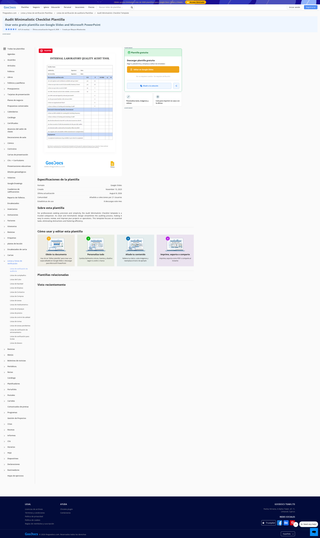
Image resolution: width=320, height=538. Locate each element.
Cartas (10, 255)
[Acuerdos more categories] (4, 60)
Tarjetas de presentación (19, 94)
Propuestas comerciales (18, 106)
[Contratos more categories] (4, 149)
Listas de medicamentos (19, 304)
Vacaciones (79, 7)
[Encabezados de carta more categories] (4, 250)
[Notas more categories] (4, 372)
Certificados (13, 123)
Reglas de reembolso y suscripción (39, 523)
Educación (55, 7)
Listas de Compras (17, 296)
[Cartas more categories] (4, 255)
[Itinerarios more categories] (4, 227)
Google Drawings (15, 183)
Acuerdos (12, 60)
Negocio (36, 7)
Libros (10, 77)
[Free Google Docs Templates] (10, 7)
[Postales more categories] (4, 395)
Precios (91, 7)
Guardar (47, 50)
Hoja (10, 453)
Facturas (11, 220)
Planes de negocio (15, 100)
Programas (12, 412)
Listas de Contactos (17, 292)
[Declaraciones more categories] (4, 464)
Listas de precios (16, 313)
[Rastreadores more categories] (4, 470)
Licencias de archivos (34, 509)
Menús (10, 355)
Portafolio (12, 389)
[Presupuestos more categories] (4, 89)
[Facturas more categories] (4, 221)
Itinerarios (12, 226)
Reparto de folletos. (16, 197)
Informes (12, 435)
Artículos (11, 65)
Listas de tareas (16, 300)
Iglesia (46, 7)
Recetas (11, 429)
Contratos (12, 149)
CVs (9, 441)
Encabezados (13, 203)
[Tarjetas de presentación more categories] (4, 95)
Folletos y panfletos (16, 83)
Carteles (11, 401)
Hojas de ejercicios (16, 476)
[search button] (132, 7)
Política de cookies (32, 520)
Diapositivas (13, 458)
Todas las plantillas (16, 49)
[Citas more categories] (4, 424)
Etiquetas (12, 238)
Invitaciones (13, 215)
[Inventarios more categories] (4, 209)
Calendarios (13, 112)
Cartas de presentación (18, 154)
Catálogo (12, 117)
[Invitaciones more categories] (4, 215)
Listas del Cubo (15, 279)
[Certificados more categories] (4, 123)
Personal (67, 7)
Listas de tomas (16, 321)
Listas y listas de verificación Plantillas (37, 13)
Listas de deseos (16, 343)
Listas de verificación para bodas (19, 337)
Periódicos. (12, 366)
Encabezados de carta (17, 249)
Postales (11, 395)
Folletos (11, 71)
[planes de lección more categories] (4, 244)
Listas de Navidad (16, 284)
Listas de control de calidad (20, 317)
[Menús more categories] (4, 355)
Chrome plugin (66, 509)
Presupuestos (13, 88)
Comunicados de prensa (18, 406)
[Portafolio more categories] (4, 390)
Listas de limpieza (16, 288)
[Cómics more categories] (4, 143)
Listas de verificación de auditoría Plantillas (75, 13)
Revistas (11, 232)
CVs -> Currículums (16, 160)
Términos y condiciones (35, 513)
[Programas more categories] (4, 413)
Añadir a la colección (150, 86)
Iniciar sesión (294, 7)
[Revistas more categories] (4, 232)
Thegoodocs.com (9, 13)
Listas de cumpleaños (18, 275)
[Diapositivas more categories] (4, 459)
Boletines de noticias (17, 360)
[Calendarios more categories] (4, 112)
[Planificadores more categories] (4, 384)
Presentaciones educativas (19, 166)
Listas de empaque (17, 309)
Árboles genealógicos (17, 172)
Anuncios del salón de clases (17, 130)
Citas (10, 424)
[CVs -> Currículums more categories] (4, 161)
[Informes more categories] (4, 436)
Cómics (11, 143)
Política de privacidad (34, 516)
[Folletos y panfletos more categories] (4, 83)
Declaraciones (14, 464)
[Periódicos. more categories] (4, 367)
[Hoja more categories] (4, 453)
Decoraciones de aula (17, 137)
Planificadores (14, 383)
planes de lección (15, 243)
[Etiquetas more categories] (4, 238)
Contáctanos (65, 513)
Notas (10, 372)
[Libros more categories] (4, 77)
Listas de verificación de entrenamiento (19, 331)
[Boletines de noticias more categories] (4, 361)
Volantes (11, 177)
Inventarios (12, 209)
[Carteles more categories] (4, 401)
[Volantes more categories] (4, 178)
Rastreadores (13, 470)
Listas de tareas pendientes (20, 326)
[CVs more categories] (4, 441)
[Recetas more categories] (4, 430)
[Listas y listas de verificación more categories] (4, 261)
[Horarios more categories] (4, 447)
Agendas (11, 54)
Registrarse (311, 7)
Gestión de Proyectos (17, 418)
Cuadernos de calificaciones (14, 190)
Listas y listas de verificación (15, 262)
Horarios (11, 447)
